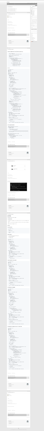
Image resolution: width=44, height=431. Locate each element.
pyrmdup (10, 144)
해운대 (32, 20)
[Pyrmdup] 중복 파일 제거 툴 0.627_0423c (11, 200)
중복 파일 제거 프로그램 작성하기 (11, 378)
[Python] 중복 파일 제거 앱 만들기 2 (11, 49)
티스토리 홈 (32, 41)
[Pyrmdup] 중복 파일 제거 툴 (10, 415)
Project (8, 144)
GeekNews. (32, 36)
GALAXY (34, 20)
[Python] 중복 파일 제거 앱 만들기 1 (12, 10)
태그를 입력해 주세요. (34, 21)
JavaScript (32, 21)
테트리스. (32, 34)
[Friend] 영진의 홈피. (32, 37)
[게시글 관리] (10, 30)
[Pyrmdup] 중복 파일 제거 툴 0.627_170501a (13, 8)
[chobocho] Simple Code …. (33, 40)
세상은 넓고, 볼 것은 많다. (11, 41)
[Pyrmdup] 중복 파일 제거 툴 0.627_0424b (11, 34)
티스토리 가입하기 (35, 41)
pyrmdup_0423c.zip (10, 395)
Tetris (31, 20)
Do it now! (8, 2)
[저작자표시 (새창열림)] (14, 30)
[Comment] (8, 418)
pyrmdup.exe (9, 394)
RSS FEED (36, 5)
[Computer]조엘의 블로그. (33, 38)
